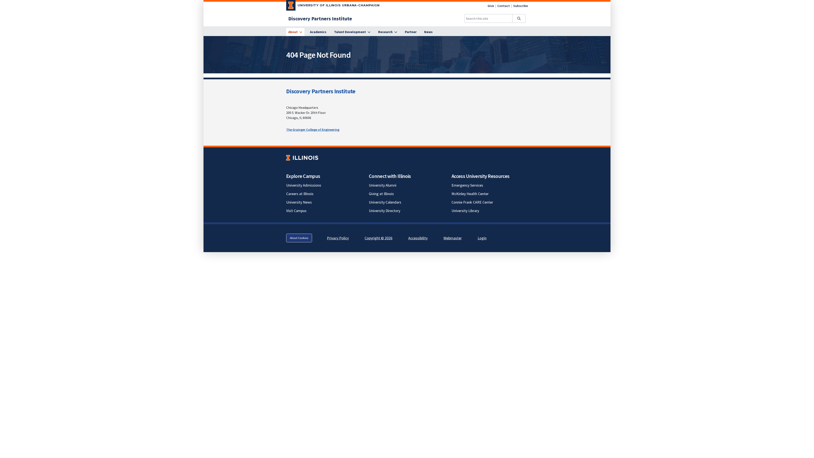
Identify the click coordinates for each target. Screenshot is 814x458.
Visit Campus (296, 210)
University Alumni (382, 185)
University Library (465, 210)
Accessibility (418, 238)
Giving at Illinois (381, 193)
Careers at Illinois (300, 193)
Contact (503, 6)
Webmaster (452, 238)
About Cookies (299, 238)
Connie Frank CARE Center (472, 202)
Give (491, 6)
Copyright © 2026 (378, 238)
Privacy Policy (338, 238)
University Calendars (385, 202)
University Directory (384, 210)
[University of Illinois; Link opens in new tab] (302, 158)
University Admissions (303, 185)
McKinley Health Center (470, 193)
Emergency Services (467, 185)
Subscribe (520, 6)
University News (299, 202)
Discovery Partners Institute (320, 91)
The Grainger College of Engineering (312, 129)
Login (482, 238)
